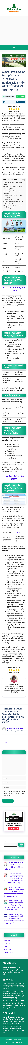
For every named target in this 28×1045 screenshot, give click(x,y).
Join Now (21, 96)
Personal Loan (8, 952)
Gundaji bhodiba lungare (15, 728)
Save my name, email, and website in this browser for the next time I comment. (14, 793)
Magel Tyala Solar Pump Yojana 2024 (13, 183)
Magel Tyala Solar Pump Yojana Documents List (13, 202)
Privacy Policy (8, 1040)
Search (6, 841)
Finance (6, 946)
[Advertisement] (14, 31)
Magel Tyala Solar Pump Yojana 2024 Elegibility (13, 188)
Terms (15, 1040)
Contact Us (14, 694)
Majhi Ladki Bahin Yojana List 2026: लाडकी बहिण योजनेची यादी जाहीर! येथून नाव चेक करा (14, 986)
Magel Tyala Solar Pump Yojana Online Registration (13, 207)
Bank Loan (7, 940)
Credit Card (7, 943)
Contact (20, 1040)
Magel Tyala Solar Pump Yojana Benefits (13, 192)
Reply (6, 742)
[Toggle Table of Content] (22, 180)
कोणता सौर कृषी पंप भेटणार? (13, 199)
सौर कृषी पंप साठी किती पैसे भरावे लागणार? (14, 196)
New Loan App (8, 949)
